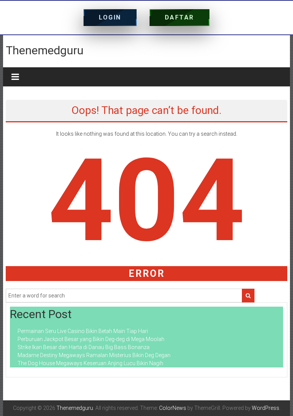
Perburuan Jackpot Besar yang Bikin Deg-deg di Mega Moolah (91, 339)
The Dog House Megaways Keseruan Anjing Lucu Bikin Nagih (90, 363)
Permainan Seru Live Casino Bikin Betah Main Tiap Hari (83, 331)
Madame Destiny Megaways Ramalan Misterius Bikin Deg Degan (94, 355)
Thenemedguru (45, 50)
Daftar (179, 17)
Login (110, 17)
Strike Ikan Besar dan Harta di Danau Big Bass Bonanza (84, 347)
